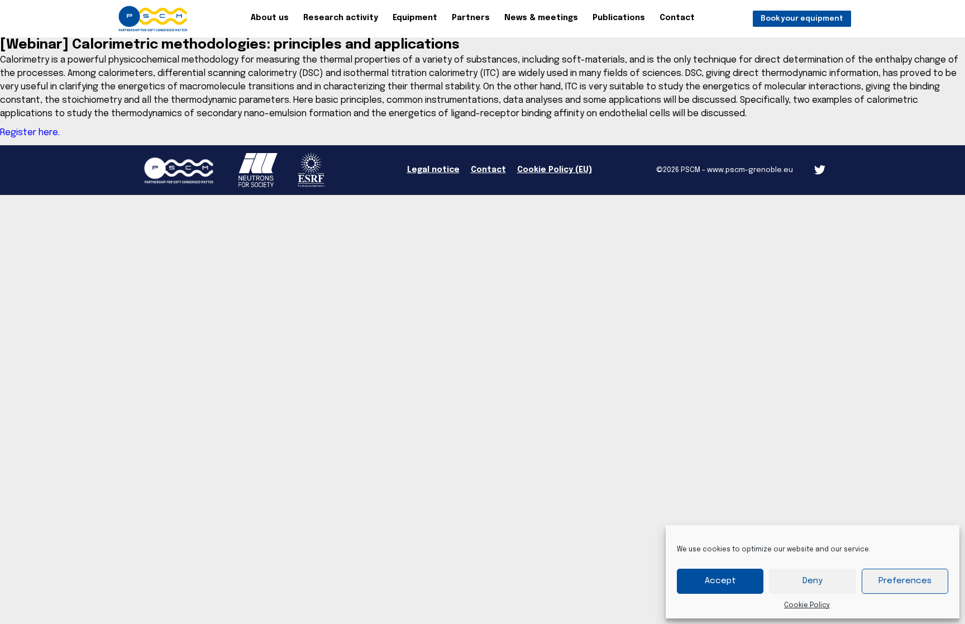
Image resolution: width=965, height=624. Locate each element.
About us (270, 18)
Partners (471, 18)
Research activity (340, 18)
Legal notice (433, 170)
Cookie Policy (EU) (554, 170)
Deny (812, 581)
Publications (619, 18)
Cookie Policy (807, 605)
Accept (720, 581)
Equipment (415, 18)
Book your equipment (802, 18)
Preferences (904, 581)
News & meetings (541, 18)
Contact (677, 18)
